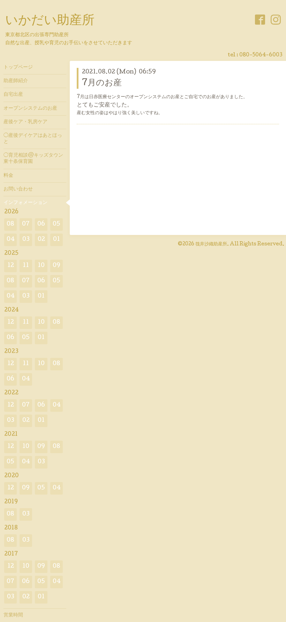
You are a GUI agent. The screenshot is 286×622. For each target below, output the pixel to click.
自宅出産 (13, 94)
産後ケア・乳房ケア (25, 122)
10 (41, 266)
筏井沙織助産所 (211, 244)
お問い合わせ (18, 189)
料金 (8, 176)
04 (11, 240)
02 (41, 240)
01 (56, 240)
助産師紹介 (15, 81)
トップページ (18, 67)
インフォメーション (25, 203)
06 (41, 224)
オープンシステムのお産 (30, 108)
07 (26, 224)
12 (10, 266)
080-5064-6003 (261, 55)
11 (26, 266)
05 (56, 224)
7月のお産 (102, 83)
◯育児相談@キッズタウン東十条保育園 (33, 159)
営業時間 (13, 615)
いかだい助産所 (50, 21)
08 (10, 224)
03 (26, 240)
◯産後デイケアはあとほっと (32, 139)
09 (56, 266)
